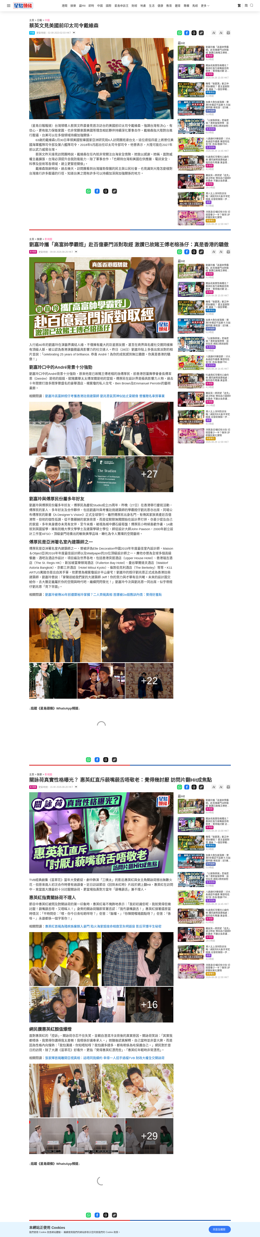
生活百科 (210, 129)
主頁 (31, 20)
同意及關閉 (219, 1229)
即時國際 (210, 111)
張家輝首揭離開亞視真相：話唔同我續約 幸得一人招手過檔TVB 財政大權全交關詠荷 (104, 1058)
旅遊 (208, 202)
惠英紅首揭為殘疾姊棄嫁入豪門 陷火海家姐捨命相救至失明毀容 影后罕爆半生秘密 (103, 926)
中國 (47, 20)
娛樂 (39, 239)
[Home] (23, 5)
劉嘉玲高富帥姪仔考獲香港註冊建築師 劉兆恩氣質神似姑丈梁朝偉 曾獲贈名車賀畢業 (105, 396)
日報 (39, 20)
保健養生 (210, 221)
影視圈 (209, 56)
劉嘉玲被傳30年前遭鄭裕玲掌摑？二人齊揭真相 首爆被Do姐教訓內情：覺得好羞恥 (103, 594)
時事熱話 (210, 92)
